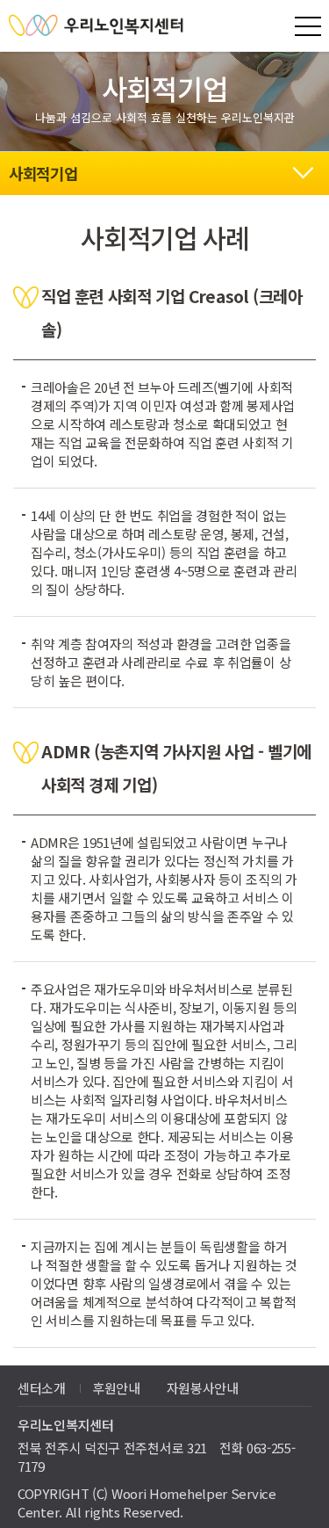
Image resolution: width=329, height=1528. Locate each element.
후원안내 (116, 1388)
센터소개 (42, 1388)
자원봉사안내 (203, 1388)
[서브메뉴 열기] (302, 170)
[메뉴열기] (308, 26)
